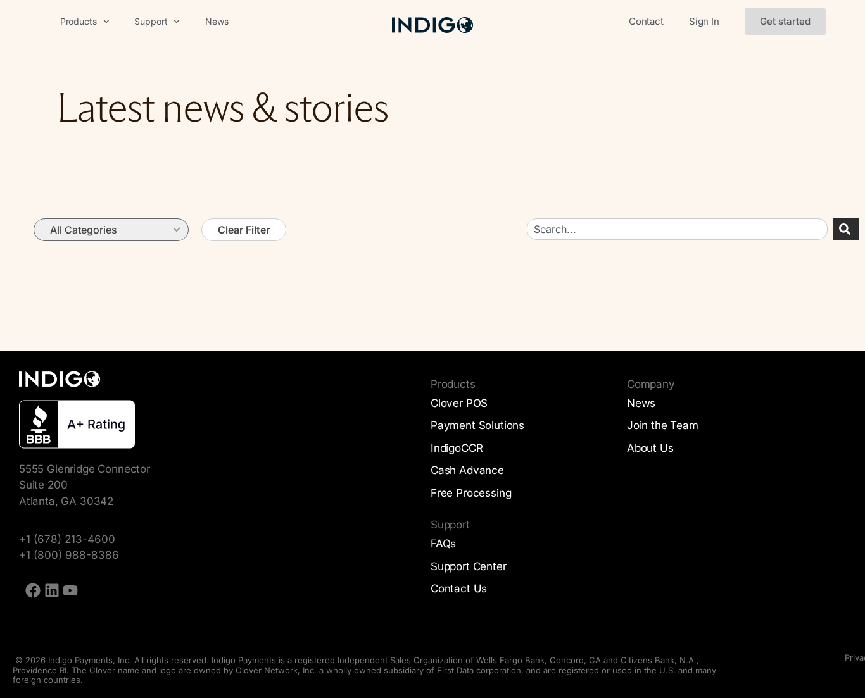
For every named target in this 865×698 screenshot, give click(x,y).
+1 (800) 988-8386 (69, 555)
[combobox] (677, 229)
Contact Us (459, 588)
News (216, 21)
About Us (650, 448)
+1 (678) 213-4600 (67, 539)
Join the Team (662, 425)
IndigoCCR (457, 448)
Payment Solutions (477, 425)
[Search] (846, 229)
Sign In (704, 21)
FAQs (443, 543)
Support (150, 21)
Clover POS (459, 403)
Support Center (469, 566)
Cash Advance (467, 470)
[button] (785, 21)
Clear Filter (244, 229)
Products (78, 21)
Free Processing (471, 493)
